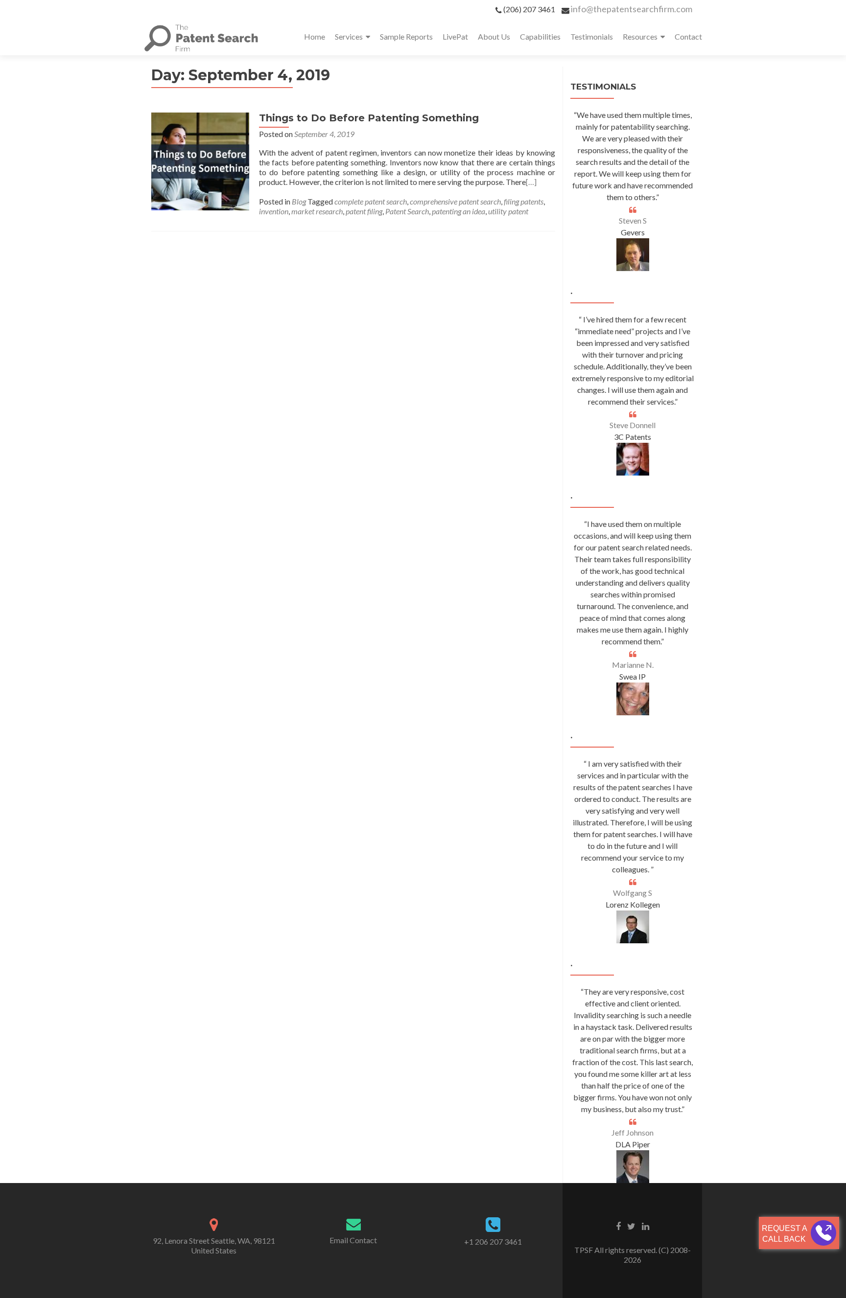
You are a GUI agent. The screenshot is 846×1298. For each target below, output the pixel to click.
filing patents (523, 201)
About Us (494, 36)
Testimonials (591, 36)
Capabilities (540, 36)
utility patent (508, 211)
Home (314, 36)
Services (349, 36)
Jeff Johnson (632, 1132)
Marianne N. (633, 664)
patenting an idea (458, 211)
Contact (688, 36)
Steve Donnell (633, 425)
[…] (531, 181)
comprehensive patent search (455, 201)
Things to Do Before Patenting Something (369, 118)
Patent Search (407, 211)
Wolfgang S (632, 892)
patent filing (364, 211)
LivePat (455, 36)
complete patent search (370, 201)
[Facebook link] (618, 1225)
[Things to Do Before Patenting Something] (200, 160)
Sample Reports (406, 36)
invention (273, 211)
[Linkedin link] (645, 1225)
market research (317, 211)
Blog (299, 201)
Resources (640, 36)
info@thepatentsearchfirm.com (631, 8)
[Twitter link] (631, 1225)
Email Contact (353, 1240)
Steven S (633, 220)
